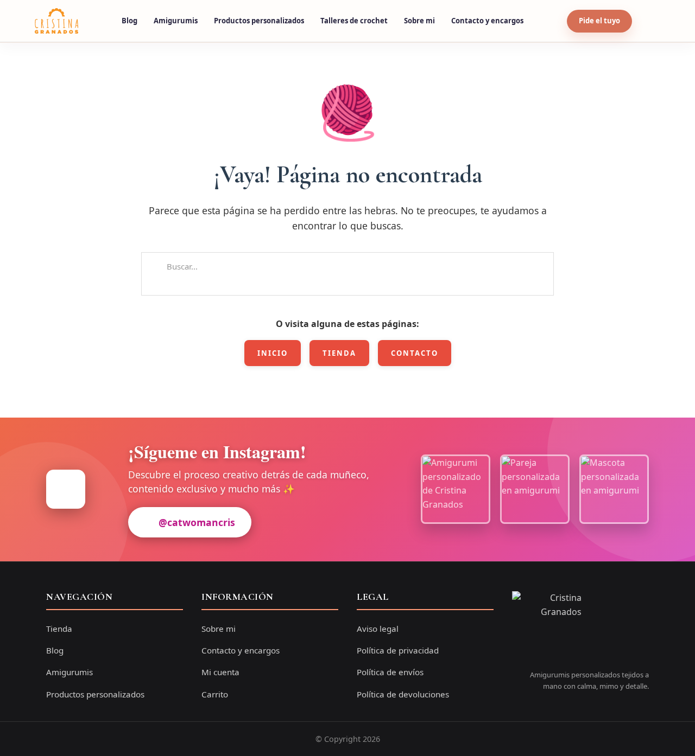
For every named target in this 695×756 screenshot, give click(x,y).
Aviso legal (378, 628)
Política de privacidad (398, 650)
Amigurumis (176, 20)
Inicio (272, 353)
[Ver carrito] (650, 21)
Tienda (339, 353)
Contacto (414, 353)
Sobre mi (419, 20)
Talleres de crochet (354, 20)
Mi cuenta (220, 672)
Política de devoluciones (403, 694)
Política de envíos (390, 672)
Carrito (214, 694)
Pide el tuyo (599, 20)
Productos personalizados (259, 20)
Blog (129, 20)
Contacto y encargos (487, 20)
